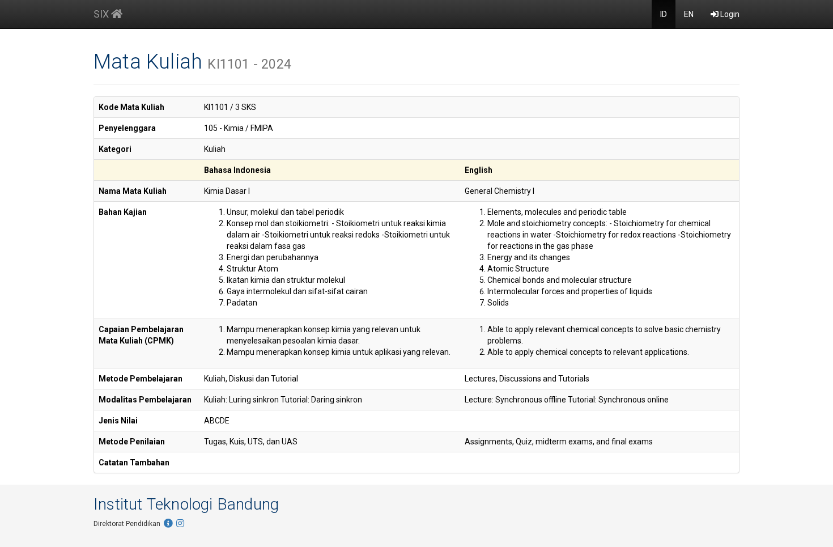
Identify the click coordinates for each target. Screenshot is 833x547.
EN (689, 14)
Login (729, 14)
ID (663, 14)
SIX (102, 14)
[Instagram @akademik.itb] (180, 524)
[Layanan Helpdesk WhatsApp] (168, 524)
